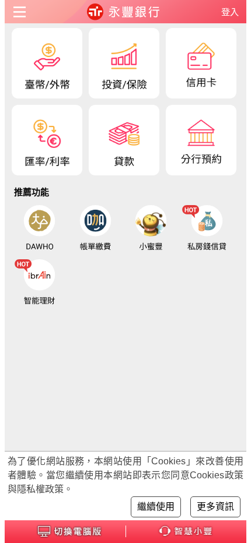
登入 (230, 12)
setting (21, 11)
